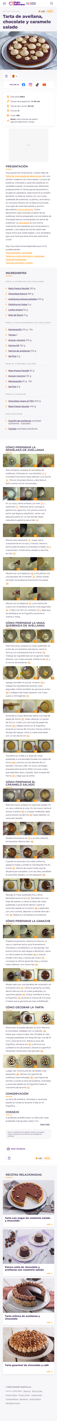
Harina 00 (13, 345)
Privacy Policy (24, 1395)
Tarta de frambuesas (16, 259)
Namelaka (24, 223)
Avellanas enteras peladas (22, 299)
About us (27, 1391)
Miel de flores (15, 315)
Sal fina (12, 356)
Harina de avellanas (19, 351)
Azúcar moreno (16, 340)
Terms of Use (37, 1391)
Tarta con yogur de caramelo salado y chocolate (27, 1219)
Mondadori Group (13, 1403)
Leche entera (15, 310)
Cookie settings (12, 1399)
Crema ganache (25, 209)
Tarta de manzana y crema (19, 263)
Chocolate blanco (17, 293)
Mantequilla (15, 329)
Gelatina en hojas (17, 304)
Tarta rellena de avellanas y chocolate (22, 1317)
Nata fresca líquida (18, 288)
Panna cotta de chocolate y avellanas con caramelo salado (24, 1268)
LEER (48, 1224)
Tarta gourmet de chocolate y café (27, 1365)
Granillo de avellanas (19, 421)
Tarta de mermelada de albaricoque (24, 176)
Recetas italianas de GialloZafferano (22, 3)
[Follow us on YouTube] (44, 84)
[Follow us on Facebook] (24, 84)
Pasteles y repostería (11, 11)
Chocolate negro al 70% (21, 401)
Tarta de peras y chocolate (19, 253)
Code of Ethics (35, 1399)
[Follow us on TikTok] (38, 84)
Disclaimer (23, 1399)
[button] (43, 1124)
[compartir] (6, 76)
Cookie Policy (36, 1395)
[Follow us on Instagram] (31, 84)
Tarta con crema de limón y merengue (25, 256)
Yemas (12, 335)
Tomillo (12, 429)
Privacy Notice (11, 1395)
